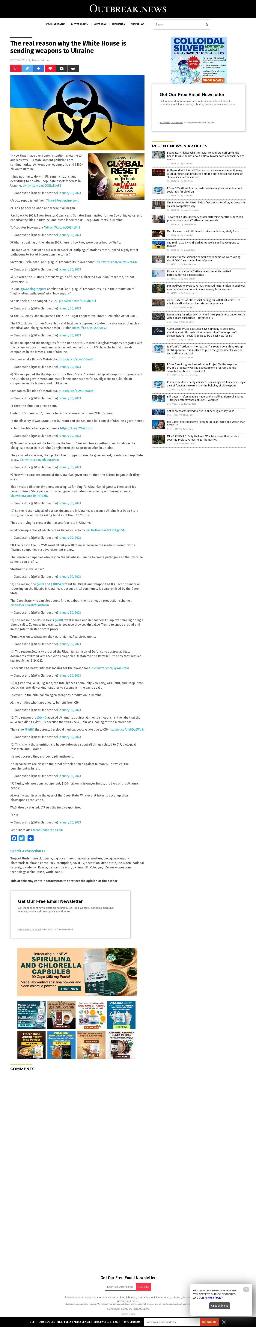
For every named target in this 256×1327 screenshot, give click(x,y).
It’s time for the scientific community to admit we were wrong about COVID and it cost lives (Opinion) (203, 259)
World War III (55, 872)
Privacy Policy (128, 1314)
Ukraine (78, 867)
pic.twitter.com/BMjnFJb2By (29, 496)
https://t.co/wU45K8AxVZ (89, 328)
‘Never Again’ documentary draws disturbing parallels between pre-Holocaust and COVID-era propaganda (205, 218)
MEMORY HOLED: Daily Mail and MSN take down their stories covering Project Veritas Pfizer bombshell (203, 438)
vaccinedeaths (55, 24)
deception (93, 863)
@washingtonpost (33, 289)
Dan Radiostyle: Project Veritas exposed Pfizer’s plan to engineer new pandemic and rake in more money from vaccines (206, 287)
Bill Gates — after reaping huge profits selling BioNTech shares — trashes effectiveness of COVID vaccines (205, 398)
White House (35, 872)
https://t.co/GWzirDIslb (76, 428)
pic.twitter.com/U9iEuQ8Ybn (29, 605)
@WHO (41, 717)
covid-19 (78, 863)
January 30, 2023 (70, 193)
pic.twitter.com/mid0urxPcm (39, 460)
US (86, 867)
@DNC (59, 620)
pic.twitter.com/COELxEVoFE (41, 185)
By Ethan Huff (187, 163)
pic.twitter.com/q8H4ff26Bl (77, 301)
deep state (108, 863)
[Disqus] (77, 1121)
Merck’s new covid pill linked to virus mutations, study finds (203, 231)
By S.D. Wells (187, 181)
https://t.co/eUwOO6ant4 (76, 359)
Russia (42, 867)
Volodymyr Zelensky (104, 867)
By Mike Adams (187, 307)
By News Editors (188, 224)
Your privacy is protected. (29, 929)
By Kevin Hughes (188, 293)
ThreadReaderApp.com (62, 200)
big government (65, 858)
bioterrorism (79, 24)
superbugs (137, 24)
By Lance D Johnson (190, 210)
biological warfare (89, 858)
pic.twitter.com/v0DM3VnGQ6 (117, 262)
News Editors (40, 60)
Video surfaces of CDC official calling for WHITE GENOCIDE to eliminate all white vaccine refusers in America (203, 302)
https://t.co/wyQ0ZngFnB (62, 227)
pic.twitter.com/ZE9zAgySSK (105, 530)
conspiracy (47, 863)
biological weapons (116, 858)
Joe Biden (124, 863)
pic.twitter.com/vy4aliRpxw (110, 668)
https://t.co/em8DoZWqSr (126, 729)
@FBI (40, 584)
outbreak (100, 24)
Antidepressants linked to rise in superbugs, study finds (200, 411)
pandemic (30, 867)
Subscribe (209, 1322)
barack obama (42, 858)
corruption (63, 863)
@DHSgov (58, 584)
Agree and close (219, 1305)
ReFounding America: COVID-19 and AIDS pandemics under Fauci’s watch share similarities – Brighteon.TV (206, 316)
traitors (54, 867)
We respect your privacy (108, 1304)
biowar (34, 863)
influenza (118, 24)
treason (65, 867)
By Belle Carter (188, 279)
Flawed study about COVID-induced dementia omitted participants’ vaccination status (199, 273)
